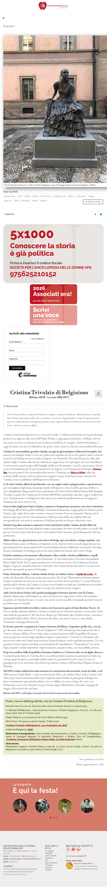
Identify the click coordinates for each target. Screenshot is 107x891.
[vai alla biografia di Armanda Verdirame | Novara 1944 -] (42, 806)
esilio (20, 196)
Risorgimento (9, 196)
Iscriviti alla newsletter (75, 856)
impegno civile (59, 196)
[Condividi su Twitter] (101, 214)
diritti (16, 201)
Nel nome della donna (83, 863)
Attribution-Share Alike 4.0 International (51, 739)
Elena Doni (12, 406)
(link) (30, 729)
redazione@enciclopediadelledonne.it (25, 859)
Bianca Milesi (78, 472)
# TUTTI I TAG (93, 202)
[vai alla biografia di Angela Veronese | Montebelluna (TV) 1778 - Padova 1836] (65, 806)
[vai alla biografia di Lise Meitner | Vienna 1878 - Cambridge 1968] (20, 806)
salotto (27, 196)
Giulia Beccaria (85, 574)
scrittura (43, 201)
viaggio (91, 196)
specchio (8, 201)
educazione (46, 196)
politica (71, 196)
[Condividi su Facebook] (95, 214)
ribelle (34, 201)
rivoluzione (81, 196)
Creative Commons (17, 739)
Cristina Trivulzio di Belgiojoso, (36, 725)
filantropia (25, 201)
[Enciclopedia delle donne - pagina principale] (53, 5)
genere (35, 196)
